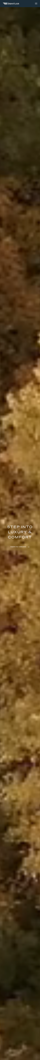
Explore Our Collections (18, 546)
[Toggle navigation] (36, 4)
